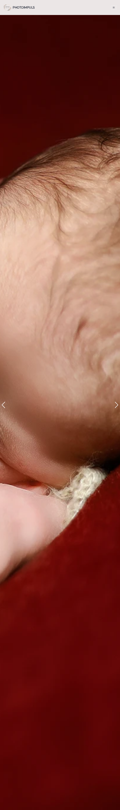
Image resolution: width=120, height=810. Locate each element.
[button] (3, 405)
